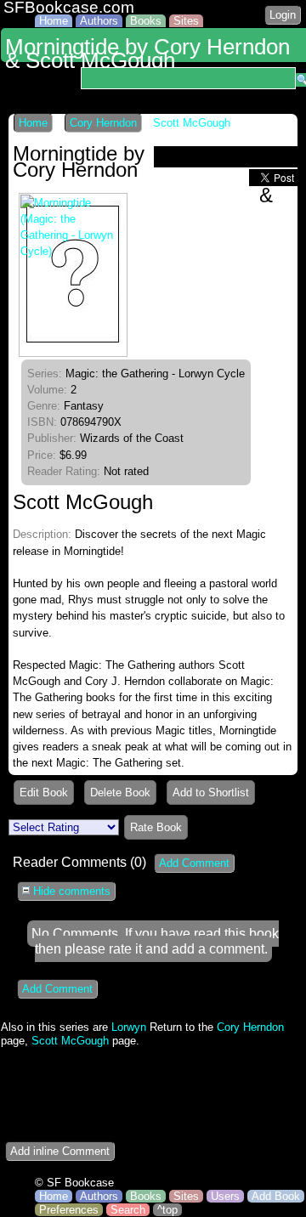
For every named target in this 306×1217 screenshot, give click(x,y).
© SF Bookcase (74, 1182)
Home (53, 20)
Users (225, 1196)
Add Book (276, 1196)
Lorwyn (128, 1027)
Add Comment (194, 863)
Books (146, 20)
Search (127, 1209)
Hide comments (70, 891)
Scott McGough (191, 122)
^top (167, 1209)
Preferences (69, 1209)
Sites (186, 20)
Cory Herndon (103, 122)
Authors (99, 20)
